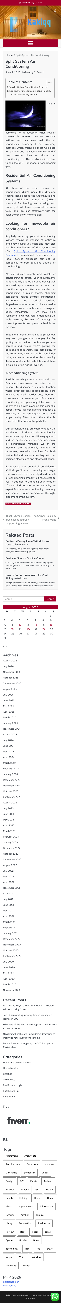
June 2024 (9, 745)
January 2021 (10, 933)
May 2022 (8, 876)
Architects (30, 1155)
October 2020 (10, 950)
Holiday (23, 1198)
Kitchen (25, 1215)
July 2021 (8, 899)
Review (10, 1231)
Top (38, 1248)
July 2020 (8, 961)
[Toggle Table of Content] (47, 82)
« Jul (5, 646)
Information (46, 1206)
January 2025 (10, 723)
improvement (25, 1206)
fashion (48, 1181)
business (49, 1164)
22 (43, 629)
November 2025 (11, 672)
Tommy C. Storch (34, 72)
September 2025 (12, 683)
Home (37, 1198)
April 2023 (8, 825)
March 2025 (9, 717)
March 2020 (9, 984)
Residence (44, 1223)
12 (20, 624)
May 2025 (8, 706)
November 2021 (11, 887)
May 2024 (8, 751)
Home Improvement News (17, 504)
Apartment (12, 1155)
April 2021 (8, 916)
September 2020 (12, 956)
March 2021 (9, 922)
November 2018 (11, 990)
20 (28, 629)
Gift (38, 1189)
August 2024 (10, 734)
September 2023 (12, 797)
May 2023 (8, 819)
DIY (22, 1181)
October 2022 (10, 853)
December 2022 (11, 848)
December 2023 (11, 780)
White (21, 1257)
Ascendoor (38, 1295)
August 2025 (10, 689)
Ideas (9, 1206)
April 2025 (8, 711)
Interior (10, 1215)
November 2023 (11, 785)
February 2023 (11, 836)
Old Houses (9, 1079)
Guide (49, 1189)
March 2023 (9, 831)
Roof (22, 1231)
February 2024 (11, 768)
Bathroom (32, 1164)
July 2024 (8, 740)
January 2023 (10, 842)
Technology (12, 1248)
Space (9, 1240)
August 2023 (10, 802)
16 (51, 624)
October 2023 (10, 791)
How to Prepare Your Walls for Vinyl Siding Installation (26, 576)
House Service (10, 1068)
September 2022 (12, 859)
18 (12, 629)
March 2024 (9, 762)
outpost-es (9, 1285)
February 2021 (10, 927)
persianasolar (11, 1281)
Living (9, 1223)
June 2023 (9, 814)
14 (36, 624)
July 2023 (8, 808)
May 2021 (8, 910)
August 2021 (9, 893)
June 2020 (9, 967)
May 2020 (8, 973)
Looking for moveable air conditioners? (30, 90)
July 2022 (8, 870)
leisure (40, 1215)
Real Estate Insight (13, 1085)
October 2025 (10, 677)
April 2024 (8, 757)
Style (36, 1240)
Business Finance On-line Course (24, 558)
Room (35, 1231)
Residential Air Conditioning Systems (28, 87)
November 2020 (12, 944)
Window (36, 1257)
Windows (11, 1265)
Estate (33, 1181)
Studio (23, 1240)
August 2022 (10, 865)
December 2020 (11, 939)
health (9, 1198)
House (50, 1198)
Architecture (13, 1164)
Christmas (11, 1172)
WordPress (30, 1298)
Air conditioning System (25, 94)
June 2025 (9, 700)
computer (29, 1172)
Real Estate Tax (11, 1091)
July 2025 (8, 694)
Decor (45, 1172)
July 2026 (8, 666)
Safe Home (9, 1096)
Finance (10, 1189)
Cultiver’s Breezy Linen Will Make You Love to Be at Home (27, 542)
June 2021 (8, 904)
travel (50, 1248)
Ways (9, 1257)
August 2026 (10, 660)
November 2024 (11, 728)
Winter (26, 1265)
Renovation (25, 1223)
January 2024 (10, 774)
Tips (27, 1248)
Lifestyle (7, 1073)
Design (9, 1181)
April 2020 (9, 978)
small (48, 1231)
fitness (25, 1189)
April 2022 (8, 882)
